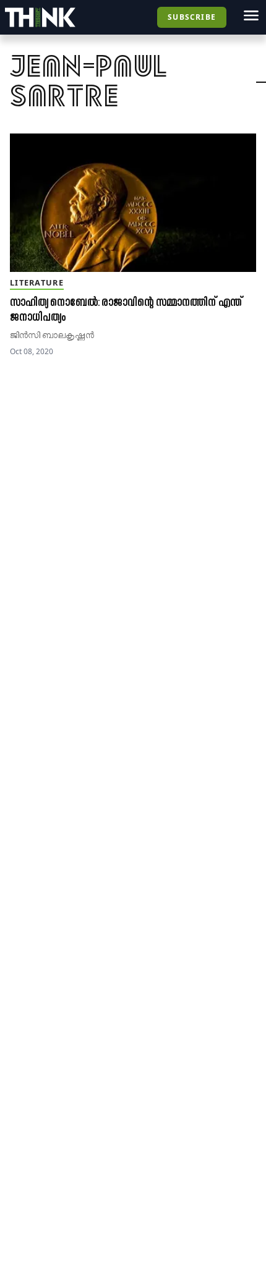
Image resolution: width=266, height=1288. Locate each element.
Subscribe (192, 17)
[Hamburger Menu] (251, 15)
